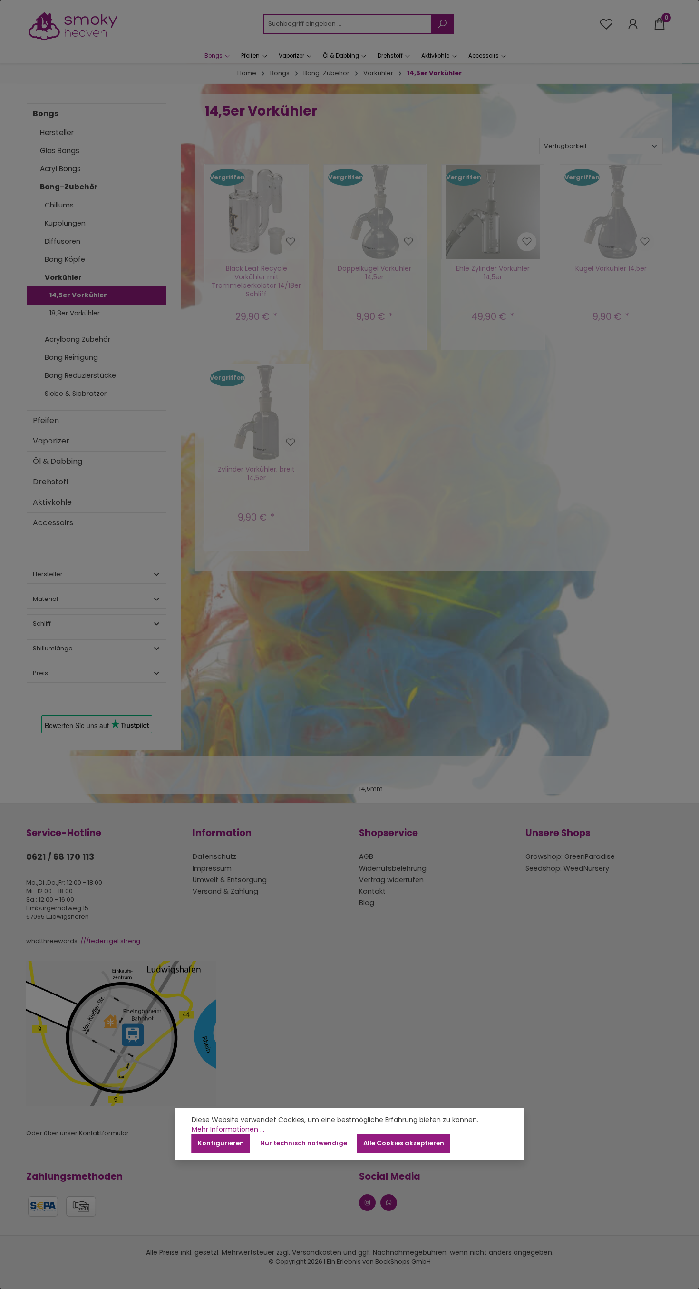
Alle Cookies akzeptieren (403, 1143)
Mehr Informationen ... (228, 1129)
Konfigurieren (221, 1143)
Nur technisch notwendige (303, 1143)
